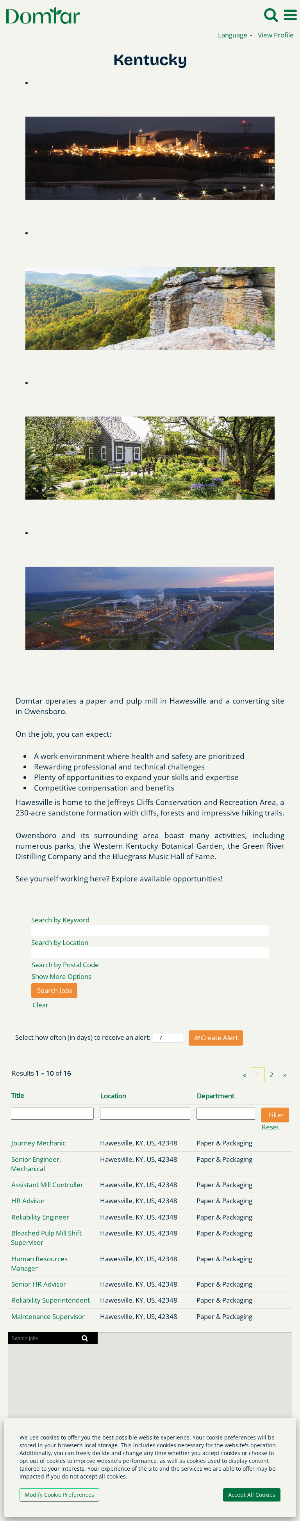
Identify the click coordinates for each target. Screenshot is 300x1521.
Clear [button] (40, 1004)
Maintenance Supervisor (48, 1316)
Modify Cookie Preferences (59, 1494)
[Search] (270, 15)
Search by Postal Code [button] (65, 964)
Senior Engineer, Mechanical (36, 1164)
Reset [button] (270, 1126)
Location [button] (113, 1095)
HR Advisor (28, 1200)
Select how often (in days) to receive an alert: (82, 1037)
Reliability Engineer (40, 1217)
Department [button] (215, 1095)
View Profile (276, 35)
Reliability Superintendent (50, 1300)
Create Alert (218, 1037)
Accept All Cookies (251, 1494)
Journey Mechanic (38, 1142)
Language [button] (233, 35)
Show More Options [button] (61, 976)
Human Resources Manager (39, 1263)
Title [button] (17, 1095)
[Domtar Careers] (40, 15)
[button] (290, 15)
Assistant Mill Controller (47, 1184)
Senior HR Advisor (38, 1284)
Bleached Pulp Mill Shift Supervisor (46, 1237)
